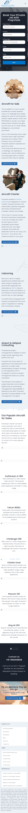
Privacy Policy (6, 755)
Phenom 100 (14, 594)
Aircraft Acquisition (8, 728)
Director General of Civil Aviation (12, 773)
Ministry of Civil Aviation (9, 782)
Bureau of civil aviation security (11, 776)
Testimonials (6, 765)
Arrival (5, 32)
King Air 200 (14, 625)
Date (4, 47)
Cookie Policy (6, 758)
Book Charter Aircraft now (10, 752)
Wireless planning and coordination (12, 785)
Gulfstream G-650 (14, 476)
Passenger (6, 39)
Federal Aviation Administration (11, 779)
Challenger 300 (13, 539)
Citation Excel (14, 562)
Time (4, 54)
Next (14, 62)
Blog (4, 738)
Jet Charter (6, 731)
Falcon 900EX (13, 507)
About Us (5, 741)
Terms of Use (6, 762)
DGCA (14, 288)
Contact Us (6, 744)
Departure (6, 24)
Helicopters (6, 735)
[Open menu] (25, 3)
